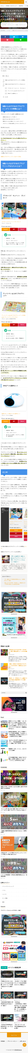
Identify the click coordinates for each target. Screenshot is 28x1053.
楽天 (14, 229)
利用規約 (3, 1041)
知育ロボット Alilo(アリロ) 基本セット (11, 413)
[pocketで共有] (7, 39)
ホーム (2, 5)
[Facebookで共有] (5, 36)
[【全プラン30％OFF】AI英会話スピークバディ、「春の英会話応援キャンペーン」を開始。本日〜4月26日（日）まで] (4, 743)
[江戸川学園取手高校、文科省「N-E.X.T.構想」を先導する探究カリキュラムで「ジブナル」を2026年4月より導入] (4, 760)
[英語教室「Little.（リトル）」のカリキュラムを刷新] (4, 751)
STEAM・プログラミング (11, 5)
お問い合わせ (23, 1041)
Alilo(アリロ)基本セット (11, 93)
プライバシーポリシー (12, 1041)
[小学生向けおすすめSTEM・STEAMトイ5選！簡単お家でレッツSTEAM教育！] (4, 652)
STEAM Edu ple (18, 1050)
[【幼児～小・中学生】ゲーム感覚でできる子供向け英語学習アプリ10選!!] (4, 680)
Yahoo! (22, 229)
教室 (3, 902)
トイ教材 (16, 24)
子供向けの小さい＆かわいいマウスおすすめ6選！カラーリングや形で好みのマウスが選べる (7, 985)
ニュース (4, 894)
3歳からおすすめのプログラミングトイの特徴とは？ (14, 81)
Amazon (6, 229)
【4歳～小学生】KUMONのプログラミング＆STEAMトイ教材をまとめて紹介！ (18, 665)
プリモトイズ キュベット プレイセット (15, 88)
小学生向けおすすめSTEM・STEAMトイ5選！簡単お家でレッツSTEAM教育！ (18, 651)
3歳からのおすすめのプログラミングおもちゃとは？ (14, 85)
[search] (26, 693)
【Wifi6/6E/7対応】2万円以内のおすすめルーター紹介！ (7, 1003)
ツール (11, 23)
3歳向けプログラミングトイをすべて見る (11, 156)
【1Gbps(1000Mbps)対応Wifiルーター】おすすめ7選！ (7, 1026)
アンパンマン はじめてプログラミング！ (15, 90)
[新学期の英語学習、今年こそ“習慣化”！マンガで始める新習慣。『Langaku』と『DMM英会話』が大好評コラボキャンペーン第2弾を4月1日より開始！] (4, 734)
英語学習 (21, 5)
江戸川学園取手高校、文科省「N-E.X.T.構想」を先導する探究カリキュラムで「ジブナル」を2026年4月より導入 (18, 759)
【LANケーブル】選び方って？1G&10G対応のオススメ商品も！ (20, 983)
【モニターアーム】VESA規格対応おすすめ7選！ (20, 1026)
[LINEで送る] (20, 39)
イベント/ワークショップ (8, 886)
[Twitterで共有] (14, 36)
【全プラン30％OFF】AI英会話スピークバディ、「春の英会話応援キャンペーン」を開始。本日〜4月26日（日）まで (18, 742)
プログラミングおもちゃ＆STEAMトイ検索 (11, 910)
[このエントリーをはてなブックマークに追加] (22, 36)
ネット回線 (4, 898)
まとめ (5, 96)
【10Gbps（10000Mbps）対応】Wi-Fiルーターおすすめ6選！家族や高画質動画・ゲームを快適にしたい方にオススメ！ (20, 1006)
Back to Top (14, 1035)
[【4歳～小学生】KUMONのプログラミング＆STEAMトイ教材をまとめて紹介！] (4, 666)
